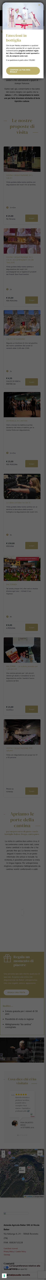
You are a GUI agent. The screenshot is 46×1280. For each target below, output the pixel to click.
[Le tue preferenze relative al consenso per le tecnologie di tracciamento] (4, 1275)
